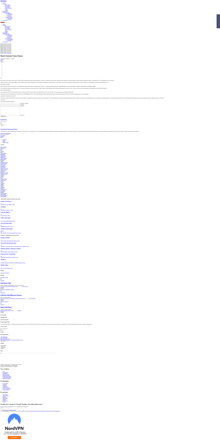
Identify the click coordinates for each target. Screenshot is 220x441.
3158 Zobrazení (3, 1)
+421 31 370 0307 (24, 286)
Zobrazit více (2, 133)
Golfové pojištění (6, 389)
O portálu (4, 3)
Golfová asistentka (8, 8)
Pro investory (5, 400)
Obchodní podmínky (6, 375)
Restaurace (9, 16)
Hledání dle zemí (6, 12)
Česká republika (8, 13)
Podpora (4, 399)
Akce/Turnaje (5, 20)
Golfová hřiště (9, 14)
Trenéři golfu (5, 386)
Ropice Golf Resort (6, 307)
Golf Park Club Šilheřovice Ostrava (11, 295)
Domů (4, 2)
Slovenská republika (8, 17)
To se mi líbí (2, 135)
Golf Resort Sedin (5, 283)
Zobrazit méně (8, 133)
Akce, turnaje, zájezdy (7, 388)
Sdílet (1, 60)
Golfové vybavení (6, 387)
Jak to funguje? (8, 4)
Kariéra (4, 401)
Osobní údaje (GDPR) (7, 376)
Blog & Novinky (6, 374)
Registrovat (2, 22)
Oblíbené (2, 59)
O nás (6, 9)
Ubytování (9, 15)
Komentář (2, 136)
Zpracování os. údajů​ (6, 378)
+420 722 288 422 (32, 298)
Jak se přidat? (7, 7)
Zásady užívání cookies (7, 377)
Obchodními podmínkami (11, 410)
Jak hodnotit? (7, 27)
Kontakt (6, 10)
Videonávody (5, 398)
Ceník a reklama (6, 395)
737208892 (19, 310)
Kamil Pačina (3, 119)
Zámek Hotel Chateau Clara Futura (8, 129)
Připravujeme (5, 397)
